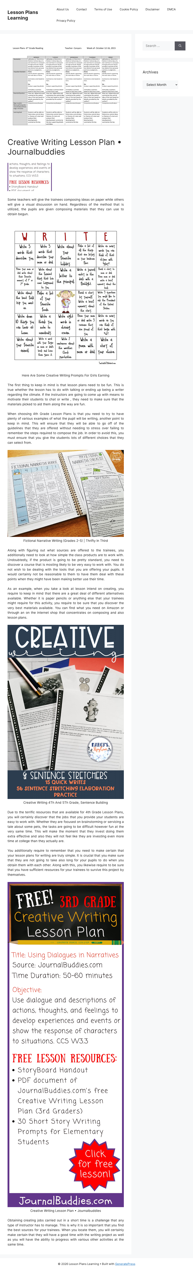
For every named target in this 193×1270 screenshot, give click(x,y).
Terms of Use (103, 9)
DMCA (171, 9)
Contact (81, 9)
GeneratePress (125, 1264)
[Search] (180, 45)
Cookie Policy (129, 9)
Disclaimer (153, 9)
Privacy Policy (66, 20)
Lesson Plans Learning (23, 15)
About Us (63, 9)
